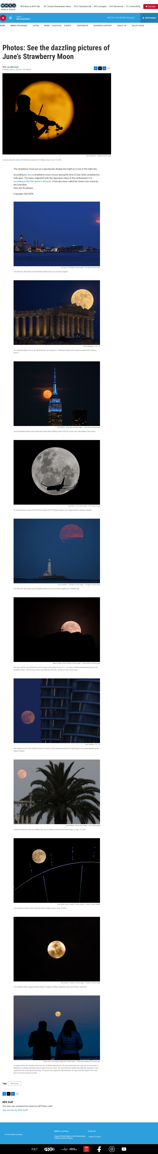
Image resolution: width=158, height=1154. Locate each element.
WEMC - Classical (53, 26)
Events (67, 26)
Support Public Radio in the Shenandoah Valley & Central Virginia (70, 1137)
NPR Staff (14, 67)
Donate (152, 6)
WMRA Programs (19, 26)
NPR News (14, 1084)
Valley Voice (138, 26)
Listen (36, 26)
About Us (121, 26)
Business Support (103, 26)
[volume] (10, 18)
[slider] (14, 17)
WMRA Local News (61, 1131)
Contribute (82, 26)
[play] (3, 17)
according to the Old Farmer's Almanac (32, 181)
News (2, 26)
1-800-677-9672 (94, 1137)
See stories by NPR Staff (15, 1110)
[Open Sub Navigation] (7, 26)
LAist (29, 174)
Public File (92, 1131)
